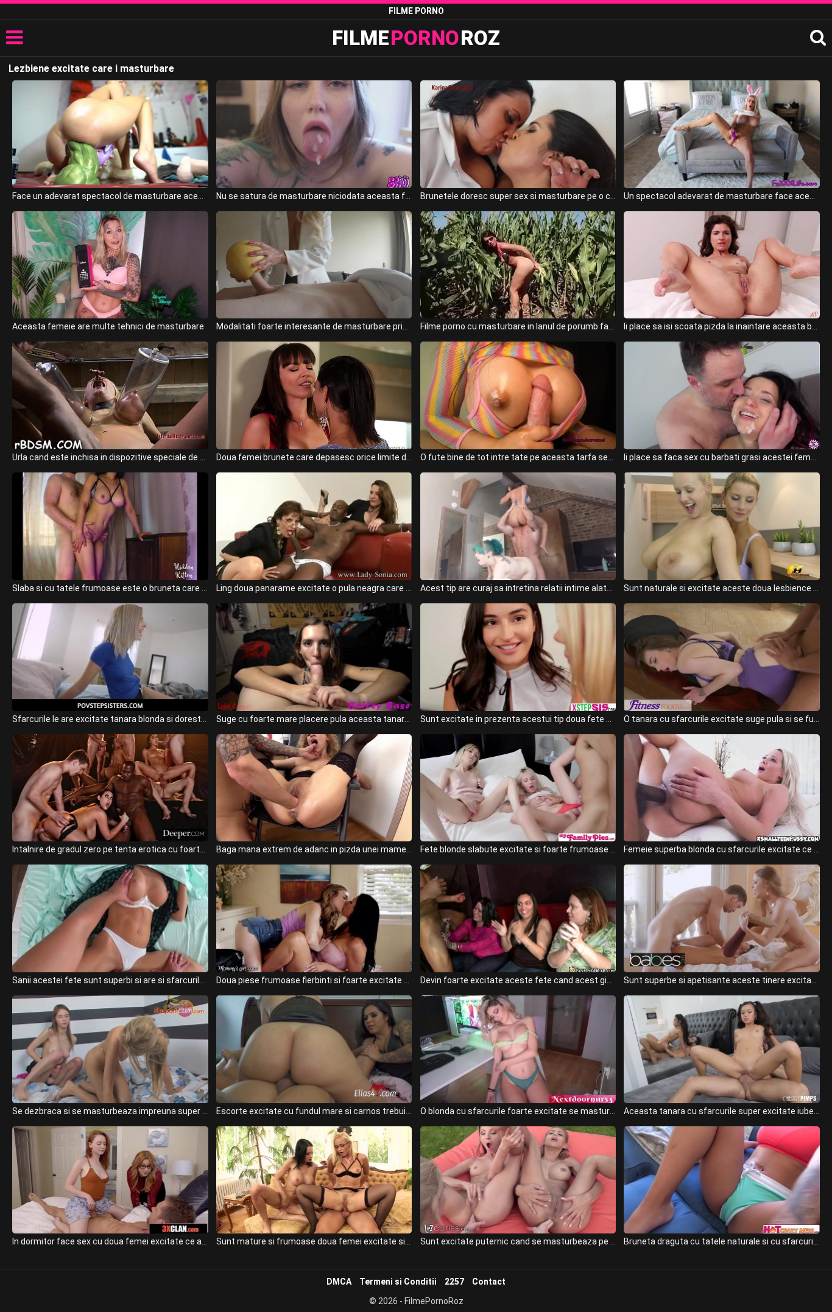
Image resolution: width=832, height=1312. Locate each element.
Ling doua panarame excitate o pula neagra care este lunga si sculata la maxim (314, 588)
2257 (454, 1281)
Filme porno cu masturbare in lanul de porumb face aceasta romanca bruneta (518, 326)
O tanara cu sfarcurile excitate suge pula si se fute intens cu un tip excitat (721, 719)
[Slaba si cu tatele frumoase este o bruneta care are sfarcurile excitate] (110, 526)
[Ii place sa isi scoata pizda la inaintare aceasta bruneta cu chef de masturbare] (721, 265)
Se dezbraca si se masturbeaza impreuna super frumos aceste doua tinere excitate (110, 1111)
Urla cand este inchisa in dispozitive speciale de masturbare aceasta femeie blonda (110, 457)
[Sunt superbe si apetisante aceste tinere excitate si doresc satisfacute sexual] (721, 918)
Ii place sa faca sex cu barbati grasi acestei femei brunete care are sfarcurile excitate (721, 457)
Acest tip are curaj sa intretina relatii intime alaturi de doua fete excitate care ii (518, 588)
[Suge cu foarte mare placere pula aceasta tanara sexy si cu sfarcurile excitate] (314, 657)
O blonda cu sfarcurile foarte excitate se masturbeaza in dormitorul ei (518, 1111)
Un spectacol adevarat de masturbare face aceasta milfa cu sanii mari (721, 196)
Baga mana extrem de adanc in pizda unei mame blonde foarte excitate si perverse (314, 849)
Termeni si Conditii (398, 1281)
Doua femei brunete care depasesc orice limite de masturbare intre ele (314, 457)
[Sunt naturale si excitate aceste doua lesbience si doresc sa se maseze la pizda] (721, 526)
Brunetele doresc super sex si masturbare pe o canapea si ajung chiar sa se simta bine (518, 196)
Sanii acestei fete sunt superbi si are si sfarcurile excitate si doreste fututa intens (110, 980)
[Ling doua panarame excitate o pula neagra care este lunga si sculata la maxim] (314, 526)
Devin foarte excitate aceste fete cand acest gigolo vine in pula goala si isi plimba (518, 980)
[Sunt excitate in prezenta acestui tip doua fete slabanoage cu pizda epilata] (518, 657)
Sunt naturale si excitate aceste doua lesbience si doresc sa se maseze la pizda (721, 588)
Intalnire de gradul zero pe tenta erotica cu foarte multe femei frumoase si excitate (110, 849)
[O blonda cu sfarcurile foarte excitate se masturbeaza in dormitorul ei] (518, 1049)
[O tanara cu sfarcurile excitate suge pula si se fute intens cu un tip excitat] (721, 657)
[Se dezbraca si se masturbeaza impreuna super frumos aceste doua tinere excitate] (110, 1049)
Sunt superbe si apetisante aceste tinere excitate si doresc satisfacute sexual (721, 980)
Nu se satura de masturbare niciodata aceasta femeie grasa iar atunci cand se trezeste (314, 196)
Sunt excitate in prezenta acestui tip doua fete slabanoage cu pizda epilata (518, 719)
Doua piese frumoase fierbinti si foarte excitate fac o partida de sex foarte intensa (314, 980)
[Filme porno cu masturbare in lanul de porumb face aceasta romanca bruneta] (518, 265)
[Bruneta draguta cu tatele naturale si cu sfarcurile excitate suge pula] (721, 1180)
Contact (489, 1281)
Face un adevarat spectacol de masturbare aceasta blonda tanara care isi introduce (110, 196)
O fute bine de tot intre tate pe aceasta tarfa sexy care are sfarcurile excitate (518, 457)
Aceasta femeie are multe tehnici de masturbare (108, 326)
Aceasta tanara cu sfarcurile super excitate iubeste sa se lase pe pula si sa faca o (721, 1111)
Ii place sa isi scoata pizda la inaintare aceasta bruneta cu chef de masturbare (721, 326)
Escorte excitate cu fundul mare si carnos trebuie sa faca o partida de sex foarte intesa (314, 1111)
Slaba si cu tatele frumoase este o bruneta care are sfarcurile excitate (110, 588)
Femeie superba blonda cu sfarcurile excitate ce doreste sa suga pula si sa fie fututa (721, 849)
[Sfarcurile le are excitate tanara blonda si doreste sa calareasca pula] (110, 657)
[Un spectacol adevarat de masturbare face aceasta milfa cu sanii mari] (721, 134)
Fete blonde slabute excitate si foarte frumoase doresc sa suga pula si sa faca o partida (518, 849)
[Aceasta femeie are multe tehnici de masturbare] (110, 265)
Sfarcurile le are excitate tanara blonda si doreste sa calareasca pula (110, 719)
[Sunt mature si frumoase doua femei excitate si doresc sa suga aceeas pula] (314, 1180)
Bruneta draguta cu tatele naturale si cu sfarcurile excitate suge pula (721, 1241)
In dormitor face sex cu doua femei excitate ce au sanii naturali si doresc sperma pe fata (110, 1241)
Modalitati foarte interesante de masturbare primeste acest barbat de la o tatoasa (314, 326)
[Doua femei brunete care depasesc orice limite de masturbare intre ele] (314, 395)
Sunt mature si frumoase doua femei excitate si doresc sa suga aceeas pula (314, 1241)
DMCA (338, 1281)
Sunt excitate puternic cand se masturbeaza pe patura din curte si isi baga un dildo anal (518, 1241)
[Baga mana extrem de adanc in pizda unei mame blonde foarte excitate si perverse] (314, 788)
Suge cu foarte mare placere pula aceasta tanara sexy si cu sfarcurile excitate (314, 719)
